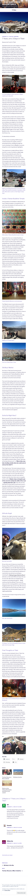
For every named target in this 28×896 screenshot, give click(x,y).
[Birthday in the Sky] (18, 772)
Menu (14, 10)
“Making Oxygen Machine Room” (17, 575)
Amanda (16, 36)
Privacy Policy (7, 890)
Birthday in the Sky (17, 777)
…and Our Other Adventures (11, 3)
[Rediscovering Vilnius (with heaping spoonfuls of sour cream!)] (7, 783)
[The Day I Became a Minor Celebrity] (7, 772)
